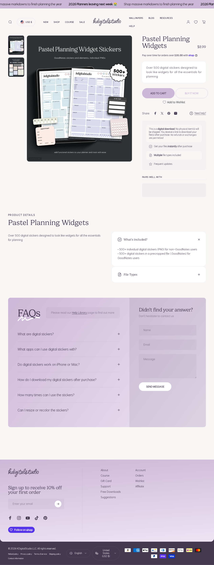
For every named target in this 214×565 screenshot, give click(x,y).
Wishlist (139, 481)
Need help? (200, 113)
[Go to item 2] (16, 67)
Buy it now (191, 93)
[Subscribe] (58, 504)
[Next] (123, 104)
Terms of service (40, 554)
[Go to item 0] (16, 45)
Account (140, 470)
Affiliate (139, 486)
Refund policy (13, 554)
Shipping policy (55, 554)
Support (106, 486)
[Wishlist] (196, 22)
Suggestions (108, 497)
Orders (139, 475)
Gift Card (106, 481)
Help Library (79, 312)
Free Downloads (111, 491)
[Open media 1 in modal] (79, 99)
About (104, 470)
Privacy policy (26, 554)
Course (105, 475)
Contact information (16, 558)
